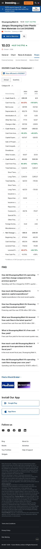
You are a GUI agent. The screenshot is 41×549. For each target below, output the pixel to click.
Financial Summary (7, 60)
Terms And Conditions (8, 523)
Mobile (4, 446)
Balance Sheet (34, 60)
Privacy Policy (6, 530)
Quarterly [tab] (16, 80)
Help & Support (27, 450)
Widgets (4, 454)
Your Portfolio (6, 450)
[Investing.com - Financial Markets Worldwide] (12, 3)
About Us (25, 441)
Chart (13, 55)
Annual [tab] (6, 80)
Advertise (25, 446)
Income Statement (21, 60)
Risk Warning (6, 537)
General (5, 55)
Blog (3, 441)
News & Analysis (25, 55)
